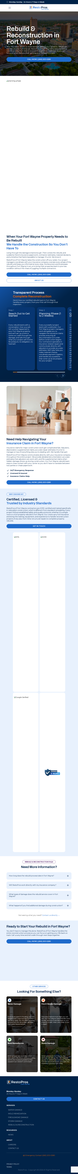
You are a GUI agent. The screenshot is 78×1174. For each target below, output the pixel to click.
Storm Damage (15, 1121)
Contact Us (13, 1148)
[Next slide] (63, 376)
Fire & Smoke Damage (18, 1117)
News (10, 1135)
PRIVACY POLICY (12, 1164)
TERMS (9, 1167)
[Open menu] (10, 8)
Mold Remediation (17, 1114)
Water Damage (15, 1110)
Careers (12, 1145)
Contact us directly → (51, 915)
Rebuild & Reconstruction (21, 1125)
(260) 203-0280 (48, 1155)
